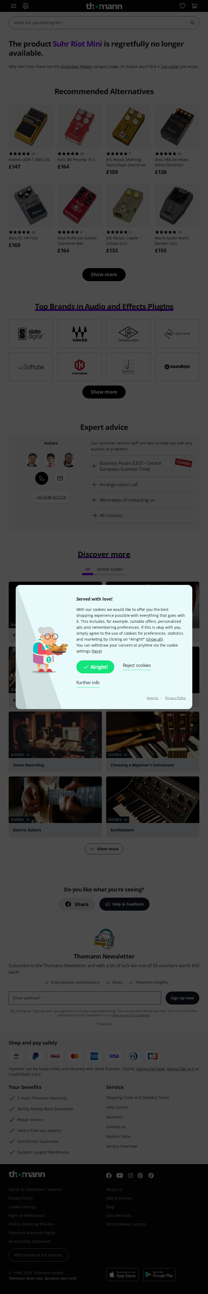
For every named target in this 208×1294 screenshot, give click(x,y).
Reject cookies (137, 665)
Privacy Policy (175, 698)
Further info (88, 683)
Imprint (153, 698)
